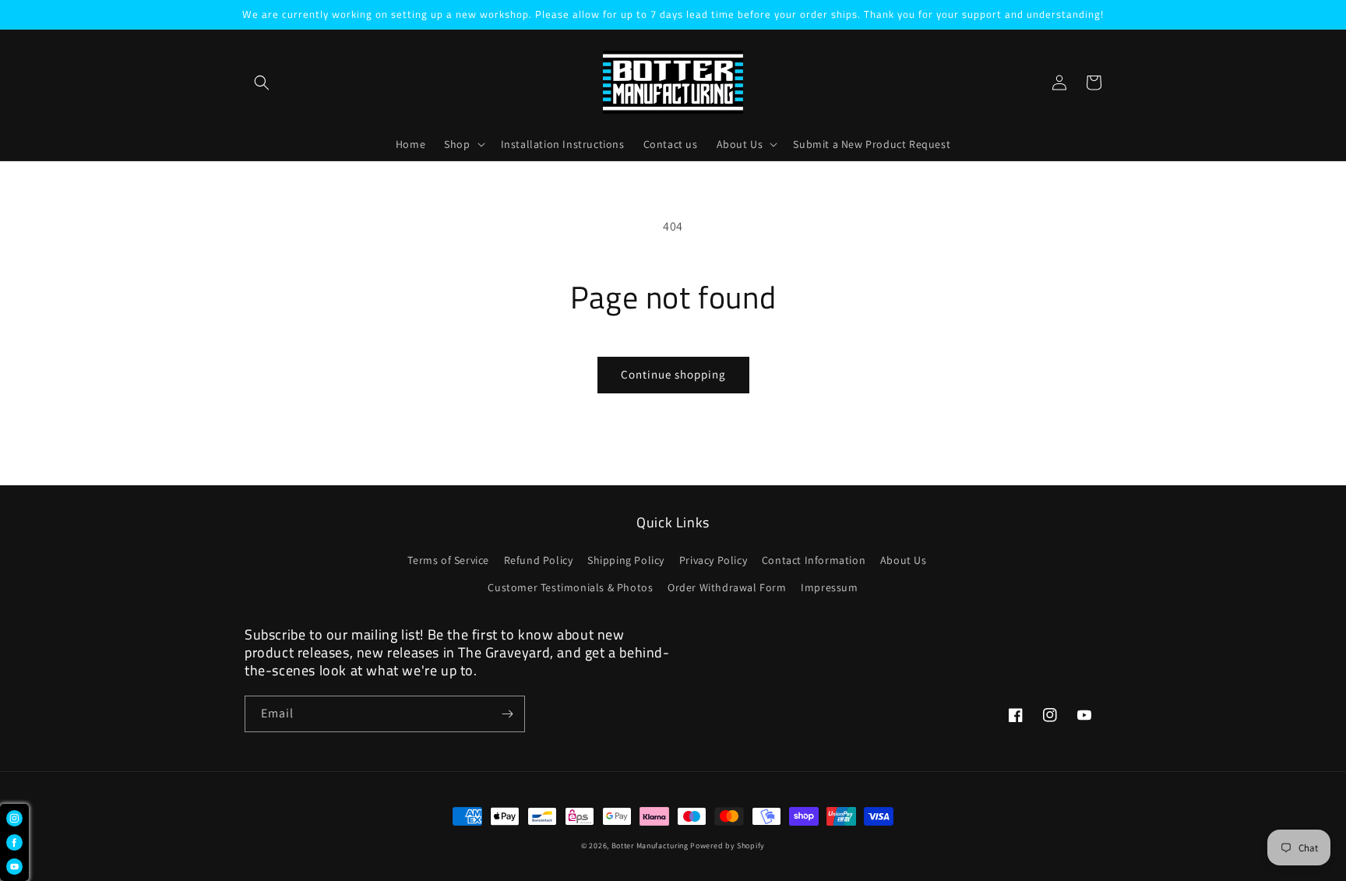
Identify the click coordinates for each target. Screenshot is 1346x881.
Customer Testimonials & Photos (570, 587)
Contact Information (813, 560)
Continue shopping (673, 374)
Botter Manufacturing (650, 845)
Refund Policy (538, 560)
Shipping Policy (625, 560)
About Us (903, 560)
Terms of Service (448, 560)
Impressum (829, 587)
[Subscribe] (507, 714)
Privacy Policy (713, 560)
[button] (262, 82)
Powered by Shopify (727, 845)
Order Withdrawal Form (727, 587)
